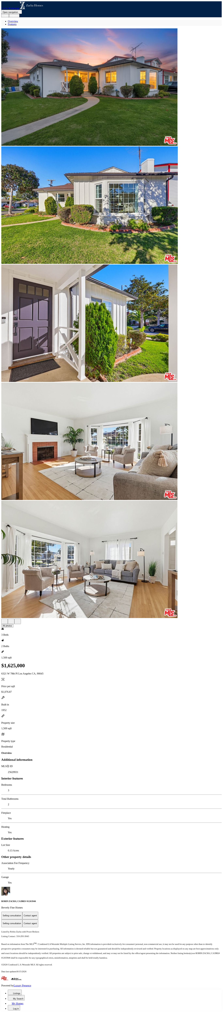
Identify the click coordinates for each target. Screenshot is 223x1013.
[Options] (4, 621)
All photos (7, 626)
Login (5, 15)
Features (12, 24)
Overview (13, 21)
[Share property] (17, 621)
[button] (111, 87)
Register (14, 15)
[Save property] (11, 621)
